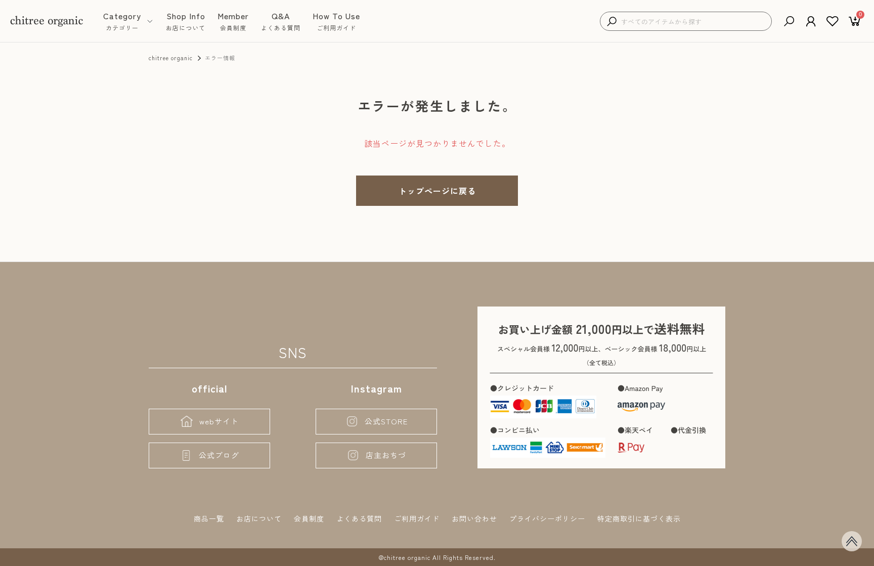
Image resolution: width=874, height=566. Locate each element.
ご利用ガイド (417, 518)
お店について (259, 518)
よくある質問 (359, 518)
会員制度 (309, 518)
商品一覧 (209, 518)
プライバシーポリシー (547, 518)
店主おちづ (386, 455)
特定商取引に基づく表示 (639, 518)
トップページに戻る (437, 191)
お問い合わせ (474, 518)
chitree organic (171, 58)
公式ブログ (219, 455)
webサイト (219, 421)
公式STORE (386, 421)
